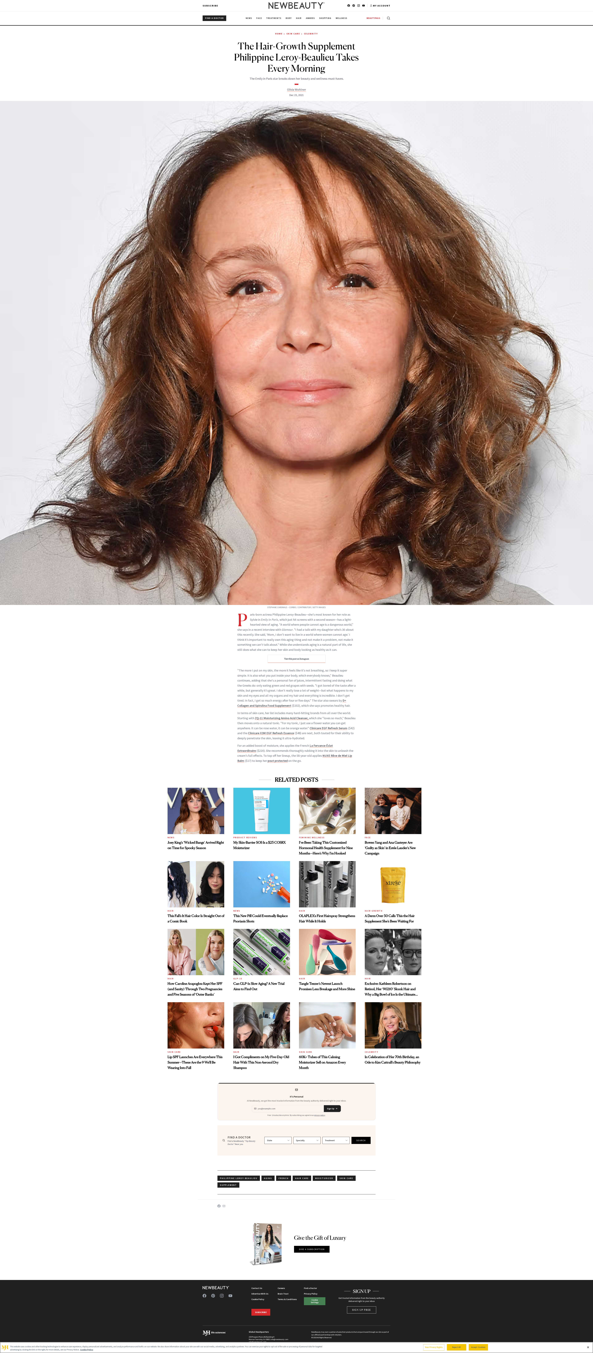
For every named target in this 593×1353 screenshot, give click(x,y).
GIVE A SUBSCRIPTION (312, 1249)
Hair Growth (374, 910)
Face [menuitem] (259, 18)
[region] (296, 1347)
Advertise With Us (259, 1293)
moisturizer (324, 1178)
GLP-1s (237, 978)
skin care (346, 1178)
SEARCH (361, 1140)
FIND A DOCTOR (214, 18)
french (284, 1178)
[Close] (588, 1347)
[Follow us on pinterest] (353, 5)
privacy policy (319, 1115)
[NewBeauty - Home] (296, 5)
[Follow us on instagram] (358, 5)
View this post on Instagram (296, 658)
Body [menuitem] (289, 18)
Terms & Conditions (287, 1299)
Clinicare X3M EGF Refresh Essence (271, 733)
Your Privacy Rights (434, 1347)
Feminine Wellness (312, 837)
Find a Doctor (310, 1288)
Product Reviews (245, 837)
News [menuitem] (249, 18)
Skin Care (293, 33)
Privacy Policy (310, 1293)
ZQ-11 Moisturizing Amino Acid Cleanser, (282, 718)
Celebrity (311, 33)
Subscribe (210, 5)
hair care (302, 1178)
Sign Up (330, 1108)
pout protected (278, 761)
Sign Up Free (361, 1310)
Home (278, 33)
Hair (171, 910)
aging (268, 1178)
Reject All (456, 1347)
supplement (228, 1185)
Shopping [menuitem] (325, 18)
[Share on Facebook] (219, 1206)
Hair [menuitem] (299, 18)
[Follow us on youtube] (363, 5)
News (171, 837)
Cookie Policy (257, 1299)
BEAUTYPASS (373, 18)
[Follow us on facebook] (348, 5)
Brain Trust (283, 1293)
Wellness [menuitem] (341, 18)
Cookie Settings (315, 1301)
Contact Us (256, 1288)
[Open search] (387, 18)
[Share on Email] (223, 1206)
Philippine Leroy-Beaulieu (238, 1178)
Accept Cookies (478, 1347)
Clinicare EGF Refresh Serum (328, 728)
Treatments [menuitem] (273, 18)
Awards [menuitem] (310, 18)
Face (368, 837)
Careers (281, 1288)
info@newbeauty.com (257, 1342)
